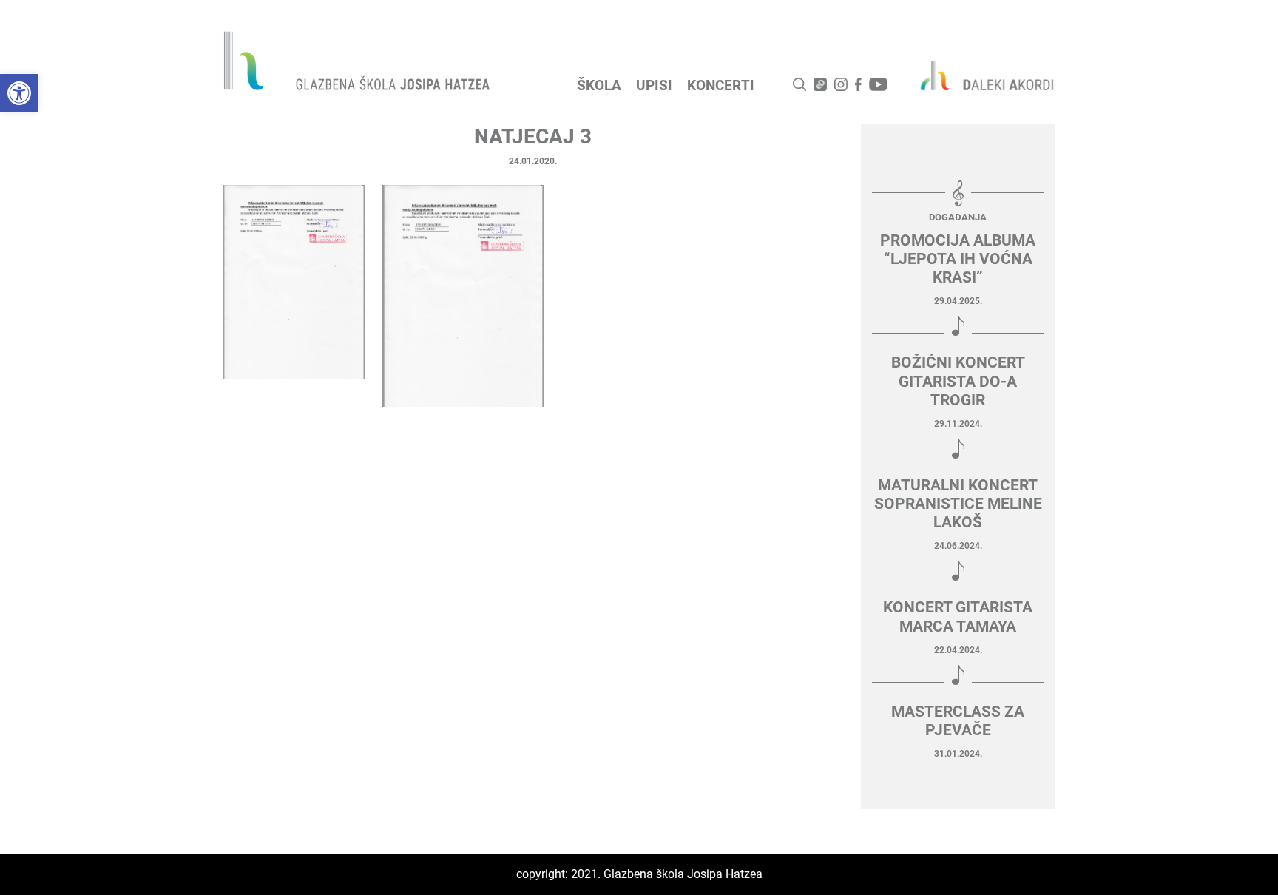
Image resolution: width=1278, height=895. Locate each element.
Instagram (841, 84)
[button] (19, 93)
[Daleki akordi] (979, 75)
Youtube (878, 84)
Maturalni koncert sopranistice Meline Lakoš (958, 503)
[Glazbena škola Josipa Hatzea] (359, 64)
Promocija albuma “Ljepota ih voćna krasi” (957, 259)
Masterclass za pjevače (957, 721)
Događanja (958, 217)
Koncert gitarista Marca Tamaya (957, 616)
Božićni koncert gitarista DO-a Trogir (958, 381)
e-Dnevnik (820, 84)
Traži (799, 84)
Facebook (858, 84)
